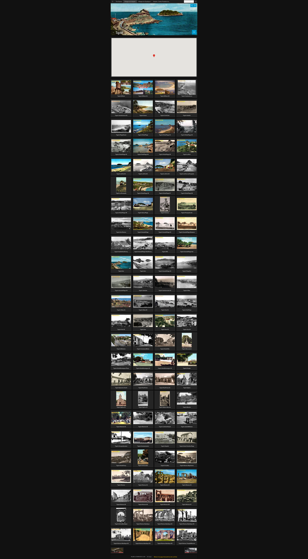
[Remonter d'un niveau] (113, 32)
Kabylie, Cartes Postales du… (161, 1)
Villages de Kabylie (129, 1)
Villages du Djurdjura (144, 1)
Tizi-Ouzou (119, 1)
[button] (154, 55)
